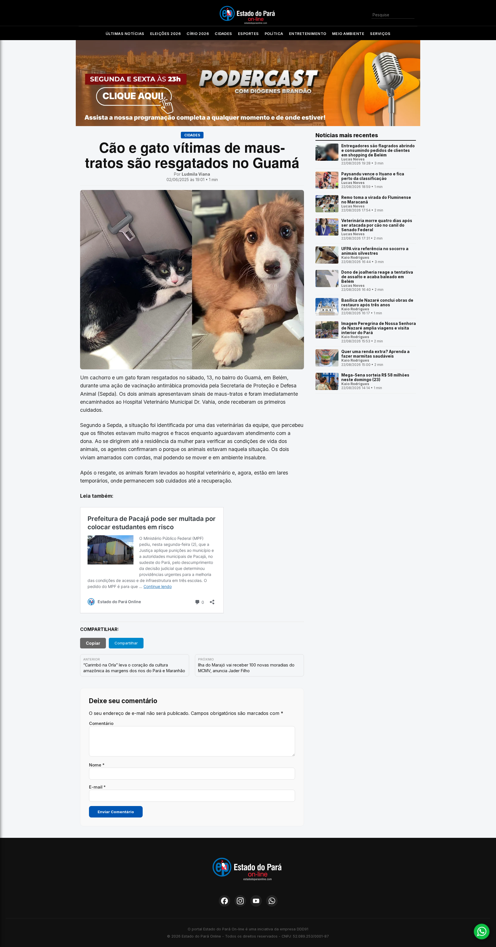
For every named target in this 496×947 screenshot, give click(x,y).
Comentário (101, 723)
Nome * (96, 764)
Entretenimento (307, 34)
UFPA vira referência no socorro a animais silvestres (374, 251)
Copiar (93, 643)
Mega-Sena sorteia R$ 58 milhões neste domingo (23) (375, 377)
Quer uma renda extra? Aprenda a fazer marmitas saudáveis (375, 353)
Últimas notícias (125, 34)
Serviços (380, 34)
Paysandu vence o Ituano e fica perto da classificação (372, 176)
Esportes (248, 34)
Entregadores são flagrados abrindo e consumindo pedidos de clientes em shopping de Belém (378, 150)
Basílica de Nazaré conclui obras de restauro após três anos (377, 302)
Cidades (223, 34)
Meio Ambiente (348, 34)
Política (274, 34)
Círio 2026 (198, 34)
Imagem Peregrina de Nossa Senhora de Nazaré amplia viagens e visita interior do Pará (378, 328)
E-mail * (97, 787)
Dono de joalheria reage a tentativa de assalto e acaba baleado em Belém (377, 277)
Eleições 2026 (165, 34)
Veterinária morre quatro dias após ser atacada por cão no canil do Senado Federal (376, 225)
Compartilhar (126, 643)
